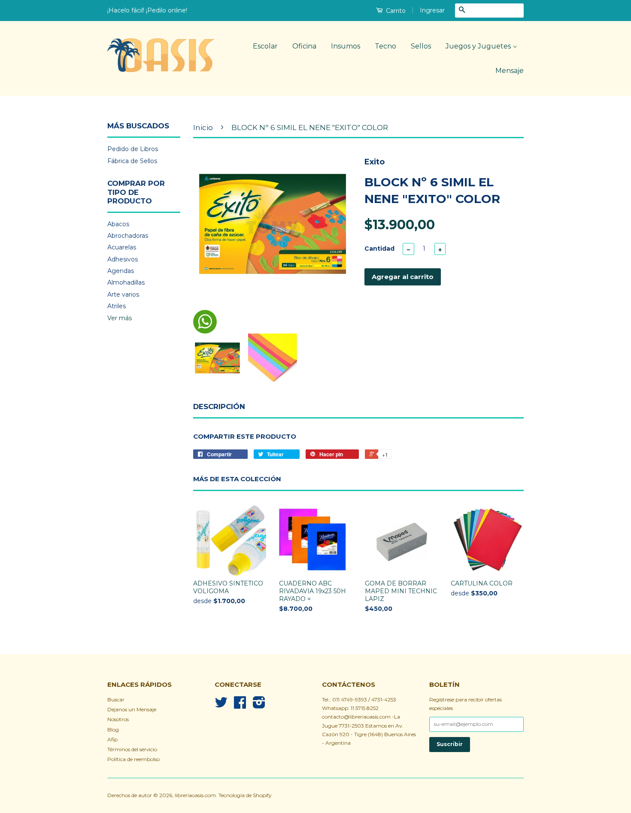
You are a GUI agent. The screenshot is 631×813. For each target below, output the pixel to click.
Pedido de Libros (132, 149)
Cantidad (379, 248)
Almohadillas (126, 282)
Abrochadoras (127, 236)
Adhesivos (122, 259)
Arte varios (123, 294)
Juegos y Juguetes (479, 46)
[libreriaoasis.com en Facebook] (240, 705)
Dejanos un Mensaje (131, 709)
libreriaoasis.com (195, 795)
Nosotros (118, 719)
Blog (113, 729)
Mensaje (509, 71)
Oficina (304, 46)
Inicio (203, 127)
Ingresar (432, 10)
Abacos (118, 224)
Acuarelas (121, 247)
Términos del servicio (132, 749)
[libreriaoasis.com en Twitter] (221, 705)
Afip (112, 739)
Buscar (115, 699)
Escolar (265, 46)
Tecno (385, 46)
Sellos (421, 46)
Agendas (120, 271)
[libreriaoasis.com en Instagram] (259, 705)
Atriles (116, 306)
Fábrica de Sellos (132, 161)
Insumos (345, 46)
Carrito (395, 11)
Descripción (219, 406)
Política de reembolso (133, 759)
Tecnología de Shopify (244, 795)
